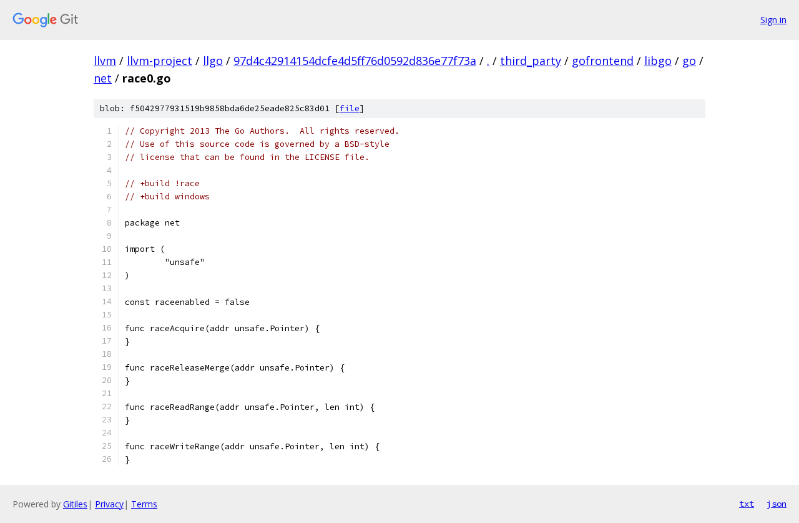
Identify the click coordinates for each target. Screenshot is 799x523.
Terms (144, 504)
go (689, 60)
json (777, 503)
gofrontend (603, 60)
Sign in (773, 20)
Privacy (109, 504)
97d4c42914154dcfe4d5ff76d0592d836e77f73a (354, 60)
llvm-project (159, 60)
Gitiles (75, 504)
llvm (105, 60)
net (103, 78)
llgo (213, 60)
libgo (658, 60)
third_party (530, 60)
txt (746, 503)
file (350, 108)
